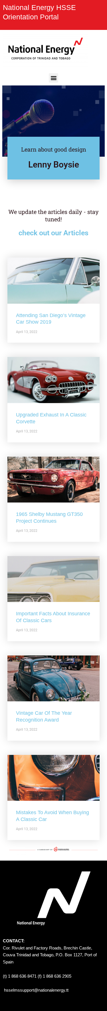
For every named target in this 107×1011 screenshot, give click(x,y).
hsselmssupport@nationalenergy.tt (36, 990)
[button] (53, 78)
